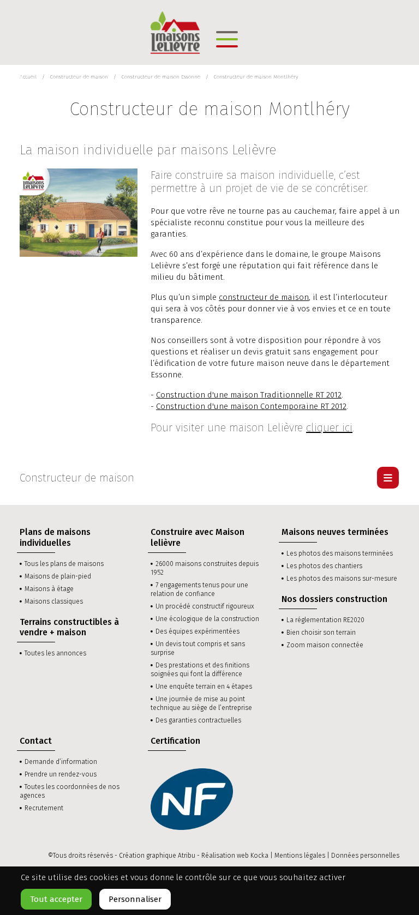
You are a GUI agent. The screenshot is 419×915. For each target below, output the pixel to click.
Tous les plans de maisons (64, 564)
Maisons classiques (54, 601)
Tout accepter (56, 899)
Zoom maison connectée (324, 645)
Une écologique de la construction (207, 619)
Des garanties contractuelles (198, 720)
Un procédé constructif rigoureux (204, 606)
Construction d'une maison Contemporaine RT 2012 (251, 406)
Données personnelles (365, 855)
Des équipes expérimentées (197, 631)
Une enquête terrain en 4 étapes (203, 686)
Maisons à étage (49, 589)
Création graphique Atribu (157, 855)
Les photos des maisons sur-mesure (341, 578)
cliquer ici (329, 427)
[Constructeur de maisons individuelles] (175, 32)
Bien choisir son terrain (321, 632)
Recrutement (44, 808)
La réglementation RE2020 (325, 620)
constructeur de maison (264, 297)
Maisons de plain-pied (58, 576)
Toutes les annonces (55, 653)
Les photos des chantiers (324, 566)
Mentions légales (299, 855)
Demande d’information (61, 762)
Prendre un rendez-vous (61, 774)
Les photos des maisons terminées (339, 553)
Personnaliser (135, 899)
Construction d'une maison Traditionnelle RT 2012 (249, 395)
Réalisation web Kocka (234, 855)
